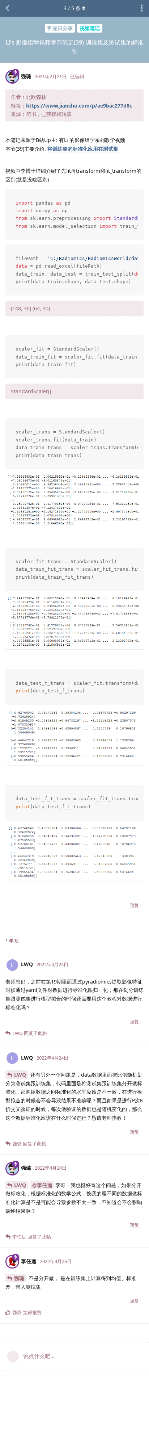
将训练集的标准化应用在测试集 (82, 148)
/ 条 (72, 8)
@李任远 (42, 1185)
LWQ (20, 1074)
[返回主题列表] (7, 8)
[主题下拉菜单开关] (142, 8)
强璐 (19, 1278)
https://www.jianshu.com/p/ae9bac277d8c (79, 105)
